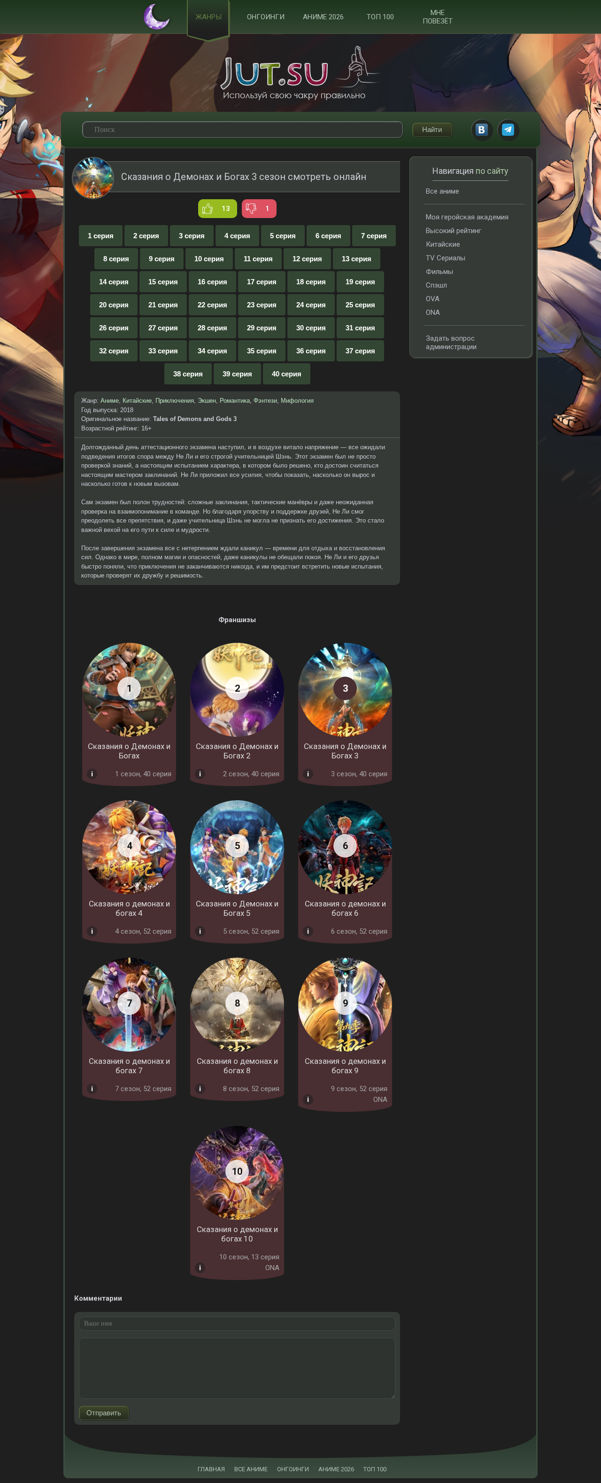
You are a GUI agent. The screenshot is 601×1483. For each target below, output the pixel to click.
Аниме (109, 400)
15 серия (163, 282)
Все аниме (442, 191)
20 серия (114, 305)
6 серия (328, 236)
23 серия (262, 305)
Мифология (297, 400)
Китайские (137, 400)
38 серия (188, 374)
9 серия (162, 259)
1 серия (101, 236)
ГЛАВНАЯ (211, 1469)
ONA (433, 312)
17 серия (262, 282)
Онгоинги (266, 17)
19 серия (360, 282)
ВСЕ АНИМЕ (251, 1469)
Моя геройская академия (467, 217)
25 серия (360, 305)
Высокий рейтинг (453, 230)
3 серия (192, 236)
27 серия (163, 328)
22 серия (212, 305)
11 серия (258, 259)
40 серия (286, 374)
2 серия (146, 236)
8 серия (116, 259)
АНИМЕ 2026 (336, 1469)
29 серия (262, 328)
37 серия (360, 351)
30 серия (311, 328)
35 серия (262, 351)
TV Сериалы (445, 258)
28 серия (212, 328)
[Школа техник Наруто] (300, 73)
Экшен (207, 400)
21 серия (163, 305)
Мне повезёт (438, 16)
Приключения (174, 400)
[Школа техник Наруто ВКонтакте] (482, 129)
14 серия (114, 282)
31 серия (360, 328)
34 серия (212, 351)
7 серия (374, 236)
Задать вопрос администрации (451, 342)
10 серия (209, 259)
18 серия (311, 282)
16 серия (212, 282)
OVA (432, 299)
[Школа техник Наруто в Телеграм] (508, 129)
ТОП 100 (380, 17)
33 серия (163, 351)
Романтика (235, 400)
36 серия (311, 351)
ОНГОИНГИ (293, 1469)
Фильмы (439, 271)
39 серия (237, 374)
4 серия (237, 236)
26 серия (114, 328)
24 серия (311, 305)
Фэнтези (265, 400)
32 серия (114, 351)
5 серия (283, 236)
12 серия (307, 259)
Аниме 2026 (323, 17)
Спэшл (436, 285)
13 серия (356, 259)
